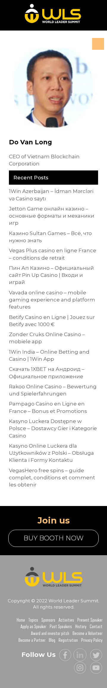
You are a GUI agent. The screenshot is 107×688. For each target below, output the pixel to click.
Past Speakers (61, 626)
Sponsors (48, 620)
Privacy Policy (92, 640)
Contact (96, 626)
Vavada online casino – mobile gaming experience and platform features (52, 300)
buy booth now (53, 538)
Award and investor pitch (50, 633)
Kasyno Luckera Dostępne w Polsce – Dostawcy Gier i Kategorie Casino (53, 428)
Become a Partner (31, 640)
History (80, 626)
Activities (66, 620)
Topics (33, 620)
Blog (52, 640)
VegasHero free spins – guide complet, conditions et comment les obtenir (52, 477)
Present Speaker (90, 620)
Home (21, 620)
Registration (68, 640)
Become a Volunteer (88, 633)
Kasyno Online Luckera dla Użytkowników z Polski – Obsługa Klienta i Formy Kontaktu (51, 453)
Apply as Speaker (33, 626)
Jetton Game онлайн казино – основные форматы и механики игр (51, 216)
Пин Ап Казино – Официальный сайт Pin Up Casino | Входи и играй (51, 275)
